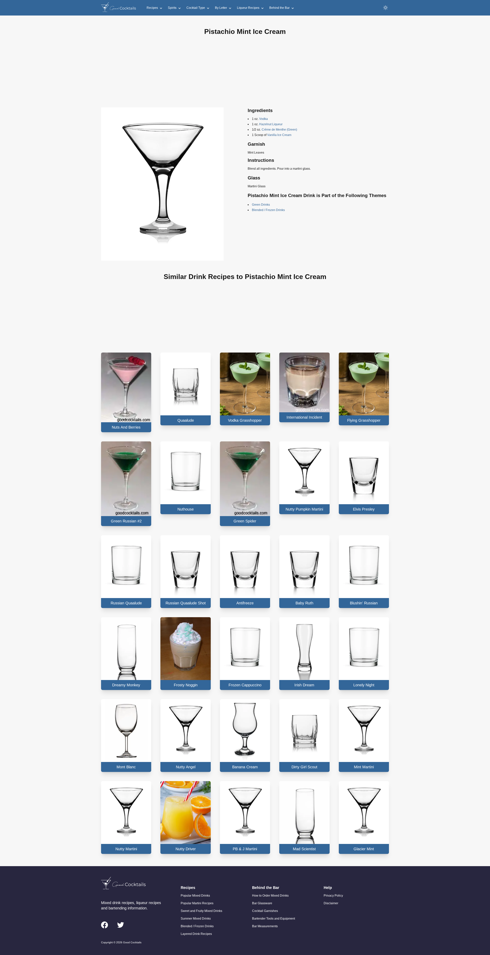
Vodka (263, 118)
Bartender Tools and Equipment (273, 918)
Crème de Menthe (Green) (279, 129)
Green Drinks (261, 204)
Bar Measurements (265, 926)
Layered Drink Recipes (196, 933)
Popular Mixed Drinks (195, 895)
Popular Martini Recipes (197, 903)
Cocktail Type (195, 7)
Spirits (172, 7)
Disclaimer (331, 903)
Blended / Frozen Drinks (268, 210)
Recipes (152, 7)
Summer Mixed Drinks (196, 918)
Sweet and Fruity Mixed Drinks (201, 910)
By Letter (221, 7)
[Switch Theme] (385, 7)
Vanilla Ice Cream (279, 135)
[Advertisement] (245, 74)
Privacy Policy (333, 895)
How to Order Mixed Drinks (270, 895)
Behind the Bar (279, 7)
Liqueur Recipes (248, 7)
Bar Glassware (262, 903)
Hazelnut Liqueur (271, 124)
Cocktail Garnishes (265, 910)
